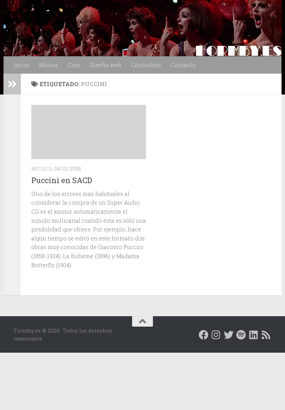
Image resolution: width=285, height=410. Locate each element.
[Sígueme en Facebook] (204, 335)
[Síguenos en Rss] (266, 335)
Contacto (183, 64)
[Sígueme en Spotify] (241, 335)
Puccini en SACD (61, 180)
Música (48, 64)
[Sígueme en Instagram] (216, 335)
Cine (74, 64)
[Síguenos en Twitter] (229, 335)
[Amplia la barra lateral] (12, 84)
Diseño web (105, 64)
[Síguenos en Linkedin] (254, 335)
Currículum (146, 64)
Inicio (21, 64)
